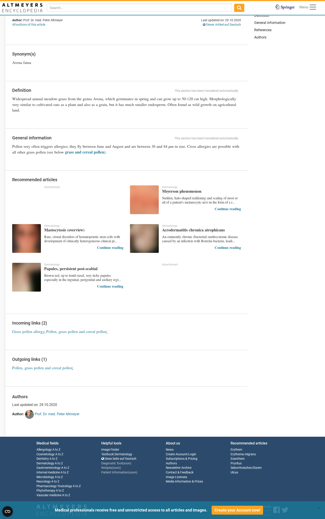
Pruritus (236, 463)
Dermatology (45, 463)
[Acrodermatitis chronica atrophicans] (144, 238)
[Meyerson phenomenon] (144, 199)
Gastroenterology (48, 468)
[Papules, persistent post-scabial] (26, 277)
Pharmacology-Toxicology (54, 486)
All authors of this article (28, 24)
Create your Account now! (237, 510)
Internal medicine (48, 472)
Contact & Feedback (179, 472)
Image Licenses (176, 477)
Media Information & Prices (184, 481)
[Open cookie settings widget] (7, 511)
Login (192, 454)
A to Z (56, 450)
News (170, 450)
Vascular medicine (48, 495)
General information (269, 23)
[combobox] (139, 8)
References (262, 30)
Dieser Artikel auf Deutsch (223, 24)
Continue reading (228, 208)
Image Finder (110, 450)
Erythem (236, 450)
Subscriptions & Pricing (181, 459)
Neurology (43, 481)
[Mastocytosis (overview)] (26, 238)
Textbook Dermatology (116, 454)
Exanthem (238, 459)
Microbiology (45, 477)
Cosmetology (45, 454)
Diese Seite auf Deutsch (120, 459)
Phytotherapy (45, 490)
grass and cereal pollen (84, 152)
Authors (260, 37)
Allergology (44, 450)
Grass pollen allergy (28, 331)
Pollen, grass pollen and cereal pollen (76, 331)
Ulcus (234, 472)
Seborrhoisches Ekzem (246, 468)
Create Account (176, 454)
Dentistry (42, 459)
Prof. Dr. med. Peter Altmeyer (56, 414)
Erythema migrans (243, 454)
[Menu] (312, 7)
